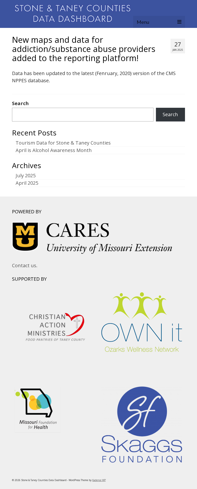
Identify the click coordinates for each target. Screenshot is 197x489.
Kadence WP (99, 480)
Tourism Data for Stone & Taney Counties (63, 143)
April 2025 (27, 183)
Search (20, 103)
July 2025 (26, 175)
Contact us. (24, 265)
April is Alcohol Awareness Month (54, 150)
